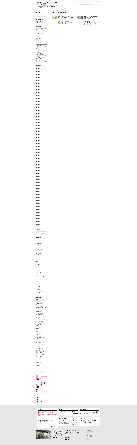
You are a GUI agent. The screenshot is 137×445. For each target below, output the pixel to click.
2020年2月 (38, 168)
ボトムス (37, 261)
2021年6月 (38, 144)
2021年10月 (38, 138)
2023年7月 (38, 111)
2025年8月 (38, 84)
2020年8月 (38, 159)
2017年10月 (38, 210)
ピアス (38, 288)
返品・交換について (39, 348)
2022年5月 (38, 128)
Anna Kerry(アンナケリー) (40, 302)
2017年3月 (38, 221)
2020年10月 (38, 156)
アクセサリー (38, 285)
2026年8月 (38, 66)
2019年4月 (38, 183)
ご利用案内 (91, 1)
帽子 (38, 281)
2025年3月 (38, 92)
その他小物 (39, 282)
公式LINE (40, 401)
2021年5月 (38, 146)
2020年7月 (38, 161)
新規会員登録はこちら (40, 240)
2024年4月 (38, 102)
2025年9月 (38, 83)
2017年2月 (38, 222)
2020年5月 (38, 164)
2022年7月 (38, 125)
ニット (38, 247)
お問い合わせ (38, 365)
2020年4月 (38, 165)
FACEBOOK (41, 397)
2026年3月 (38, 74)
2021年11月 (38, 137)
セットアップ (38, 272)
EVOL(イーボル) (39, 311)
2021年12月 (38, 135)
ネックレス (39, 286)
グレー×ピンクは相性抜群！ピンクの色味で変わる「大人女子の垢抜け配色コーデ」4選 (41, 61)
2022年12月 (38, 117)
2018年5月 (38, 200)
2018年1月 (38, 206)
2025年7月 (38, 86)
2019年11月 (38, 173)
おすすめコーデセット (40, 299)
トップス (37, 246)
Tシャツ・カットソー (41, 249)
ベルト (38, 278)
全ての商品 (38, 244)
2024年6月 (38, 101)
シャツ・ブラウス (40, 250)
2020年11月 (38, 155)
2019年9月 (38, 176)
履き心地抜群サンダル (40, 342)
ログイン (37, 239)
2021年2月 (38, 150)
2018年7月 (38, 197)
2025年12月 (38, 78)
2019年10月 (38, 174)
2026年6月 (38, 69)
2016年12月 (38, 225)
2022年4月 (38, 129)
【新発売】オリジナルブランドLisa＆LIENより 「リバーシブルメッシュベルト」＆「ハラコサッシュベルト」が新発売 (41, 54)
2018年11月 (38, 191)
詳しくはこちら (54, 426)
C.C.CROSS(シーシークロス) (41, 307)
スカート (38, 264)
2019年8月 (38, 177)
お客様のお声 (38, 362)
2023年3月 (38, 116)
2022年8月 (38, 123)
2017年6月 (38, 216)
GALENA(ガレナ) (39, 314)
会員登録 (74, 1)
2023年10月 (38, 108)
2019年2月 (38, 186)
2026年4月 (38, 72)
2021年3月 (38, 149)
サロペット (39, 269)
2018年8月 (38, 195)
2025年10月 (38, 81)
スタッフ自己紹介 (39, 27)
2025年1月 (38, 93)
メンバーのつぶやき (39, 33)
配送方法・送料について (90, 436)
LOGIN (99, 1)
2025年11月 (38, 80)
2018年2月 (38, 204)
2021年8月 (38, 141)
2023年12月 (38, 105)
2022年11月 (38, 119)
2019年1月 (38, 188)
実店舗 (95, 1)
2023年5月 (38, 114)
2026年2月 (38, 75)
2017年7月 (38, 215)
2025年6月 (38, 87)
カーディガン (39, 256)
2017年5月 (38, 218)
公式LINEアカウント (39, 356)
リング (38, 292)
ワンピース (39, 268)
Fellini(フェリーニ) (39, 313)
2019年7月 (38, 179)
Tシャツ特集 (38, 334)
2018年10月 (38, 192)
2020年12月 (38, 153)
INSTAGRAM (41, 399)
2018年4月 (38, 201)
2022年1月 (38, 134)
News (37, 24)
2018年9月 (38, 194)
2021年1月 (38, 152)
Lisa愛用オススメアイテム (40, 38)
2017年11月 (38, 209)
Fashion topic (38, 21)
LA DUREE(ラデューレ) (40, 317)
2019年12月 (38, 171)
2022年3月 (38, 131)
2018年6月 (38, 198)
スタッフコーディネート (40, 22)
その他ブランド (39, 328)
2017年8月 (38, 213)
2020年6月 (38, 162)
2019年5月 (38, 182)
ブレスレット (39, 291)
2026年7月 (38, 68)
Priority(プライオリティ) (40, 321)
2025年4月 (38, 90)
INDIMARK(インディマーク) (41, 316)
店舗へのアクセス (89, 435)
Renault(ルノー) (39, 323)
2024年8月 (38, 99)
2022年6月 (38, 126)
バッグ (37, 273)
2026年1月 (38, 77)
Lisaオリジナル (39, 300)
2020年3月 (38, 167)
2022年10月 (38, 120)
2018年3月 (38, 203)
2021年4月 (38, 147)
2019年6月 (38, 180)
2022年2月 (38, 132)
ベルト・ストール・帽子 (40, 276)
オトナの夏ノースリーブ (40, 343)
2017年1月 (38, 224)
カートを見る (85, 1)
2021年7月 (38, 143)
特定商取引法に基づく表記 (90, 431)
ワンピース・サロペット (40, 266)
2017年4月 (38, 219)
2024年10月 (38, 96)
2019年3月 (38, 185)
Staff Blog (38, 26)
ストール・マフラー (40, 279)
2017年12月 (38, 207)
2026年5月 (38, 71)
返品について (88, 437)
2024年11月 (38, 95)
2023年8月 (38, 110)
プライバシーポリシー (89, 438)
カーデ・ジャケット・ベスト (41, 253)
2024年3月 (38, 104)
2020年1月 (38, 170)
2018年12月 (38, 189)
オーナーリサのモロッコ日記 (41, 28)
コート (38, 259)
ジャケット (39, 257)
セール (37, 331)
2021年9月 (38, 140)
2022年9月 (38, 122)
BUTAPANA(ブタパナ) (40, 306)
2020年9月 (38, 158)
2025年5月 (38, 89)
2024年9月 (38, 98)
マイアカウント (79, 1)
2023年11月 (38, 107)
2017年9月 (38, 212)
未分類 (37, 40)
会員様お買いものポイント (40, 350)
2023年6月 (38, 113)
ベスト (38, 254)
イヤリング (39, 289)
